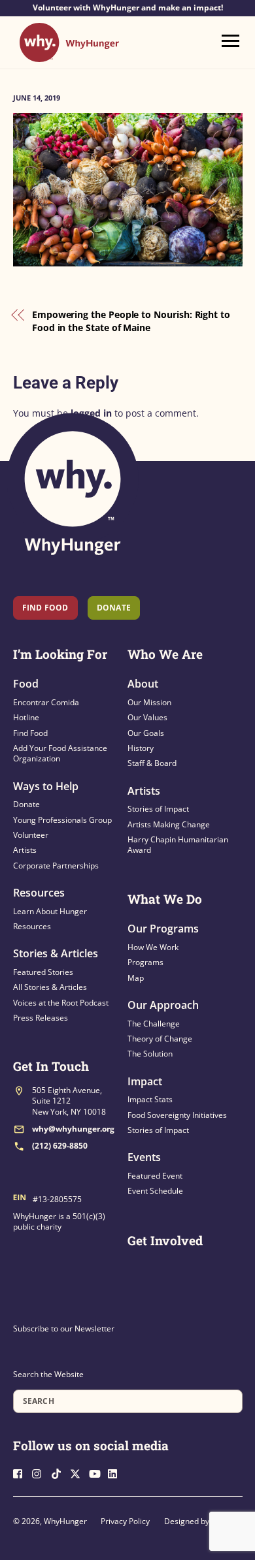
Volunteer (30, 834)
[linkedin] (116, 1472)
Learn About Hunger (50, 911)
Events (144, 1157)
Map (136, 977)
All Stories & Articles (50, 987)
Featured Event (155, 1175)
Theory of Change (160, 1038)
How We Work (153, 947)
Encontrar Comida (46, 702)
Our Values (147, 717)
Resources (39, 892)
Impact (145, 1081)
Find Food (45, 607)
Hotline (26, 717)
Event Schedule (155, 1190)
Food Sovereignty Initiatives (177, 1115)
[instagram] (40, 1472)
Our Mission (149, 702)
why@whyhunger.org (73, 1128)
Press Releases (40, 1017)
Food (26, 684)
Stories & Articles (55, 953)
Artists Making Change (169, 824)
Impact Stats (150, 1099)
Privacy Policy (125, 1521)
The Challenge (154, 1023)
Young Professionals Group (62, 819)
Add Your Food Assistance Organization (60, 753)
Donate (26, 804)
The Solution (150, 1053)
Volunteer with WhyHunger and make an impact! (128, 8)
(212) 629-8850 (60, 1145)
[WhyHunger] (69, 56)
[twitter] (78, 1472)
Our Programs (163, 928)
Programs (145, 962)
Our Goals (146, 733)
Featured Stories (43, 972)
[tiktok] (59, 1472)
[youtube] (97, 1472)
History (141, 748)
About (143, 684)
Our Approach (163, 1005)
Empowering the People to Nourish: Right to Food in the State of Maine (131, 321)
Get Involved (165, 1240)
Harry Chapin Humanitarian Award (178, 844)
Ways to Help (45, 786)
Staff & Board (152, 763)
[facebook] (21, 1472)
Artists (25, 849)
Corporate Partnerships (56, 865)
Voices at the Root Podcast (61, 1002)
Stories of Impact (158, 808)
